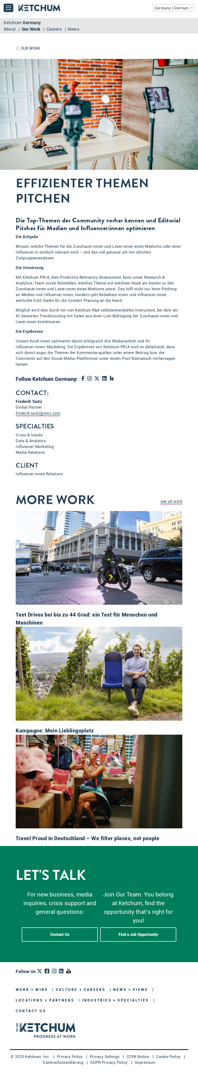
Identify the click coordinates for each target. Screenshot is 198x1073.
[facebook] (83, 379)
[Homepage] (46, 1030)
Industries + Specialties (116, 1000)
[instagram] (89, 379)
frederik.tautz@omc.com (38, 413)
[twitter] (97, 379)
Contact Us (59, 934)
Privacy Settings (105, 1056)
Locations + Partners (46, 1000)
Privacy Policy (70, 1056)
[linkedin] (104, 379)
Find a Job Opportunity (138, 934)
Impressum (145, 1062)
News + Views (131, 990)
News (73, 29)
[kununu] (112, 379)
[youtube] (68, 971)
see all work (171, 501)
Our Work (32, 29)
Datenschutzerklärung (63, 1062)
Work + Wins (33, 990)
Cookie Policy (169, 1056)
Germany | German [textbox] (171, 8)
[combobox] (173, 8)
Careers (55, 29)
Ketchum (22, 22)
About (10, 29)
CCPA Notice (138, 1056)
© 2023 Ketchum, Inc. (31, 1056)
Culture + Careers (81, 990)
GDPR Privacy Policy (109, 1062)
